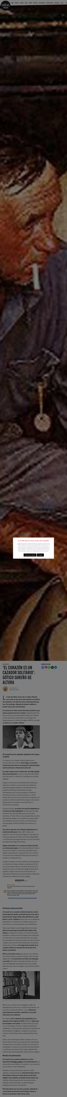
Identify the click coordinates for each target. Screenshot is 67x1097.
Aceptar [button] (40, 555)
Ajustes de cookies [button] (30, 555)
